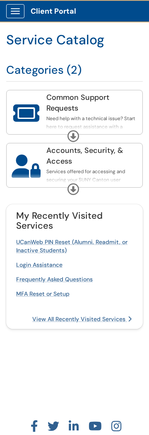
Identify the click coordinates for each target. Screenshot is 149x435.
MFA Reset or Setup (43, 293)
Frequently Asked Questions (54, 279)
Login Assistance (39, 264)
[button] (73, 136)
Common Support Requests (77, 102)
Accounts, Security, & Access (84, 155)
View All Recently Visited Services (79, 319)
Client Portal (53, 11)
